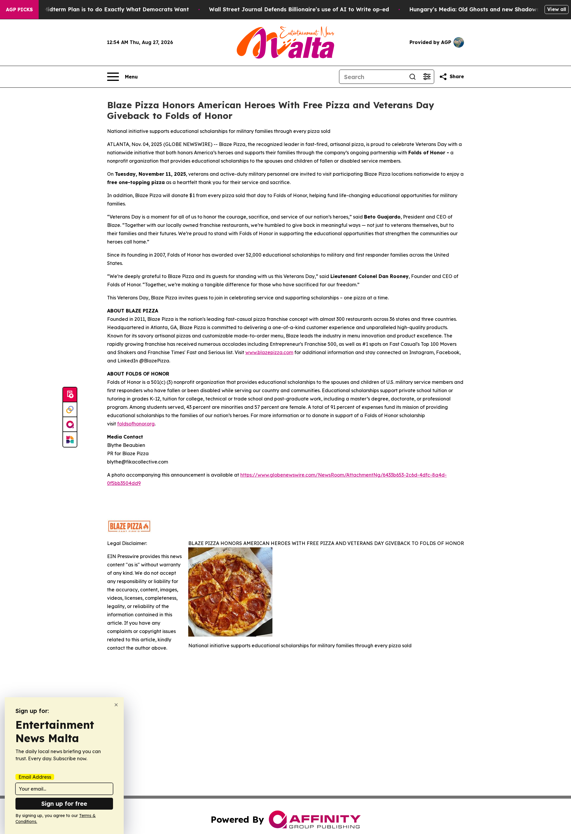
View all (556, 9)
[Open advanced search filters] (427, 77)
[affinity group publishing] (70, 424)
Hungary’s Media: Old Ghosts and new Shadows (474, 9)
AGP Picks (19, 9)
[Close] (116, 705)
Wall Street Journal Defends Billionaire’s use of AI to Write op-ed (299, 9)
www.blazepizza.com (269, 352)
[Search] (412, 77)
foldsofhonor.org (136, 424)
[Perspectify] (70, 409)
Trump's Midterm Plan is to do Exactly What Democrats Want (104, 9)
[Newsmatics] (70, 439)
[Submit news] (70, 394)
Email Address (34, 777)
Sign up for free (64, 803)
